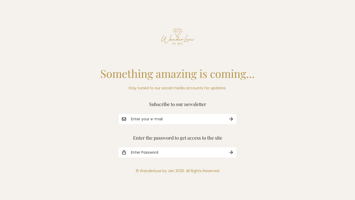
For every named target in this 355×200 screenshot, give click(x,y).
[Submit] (231, 119)
